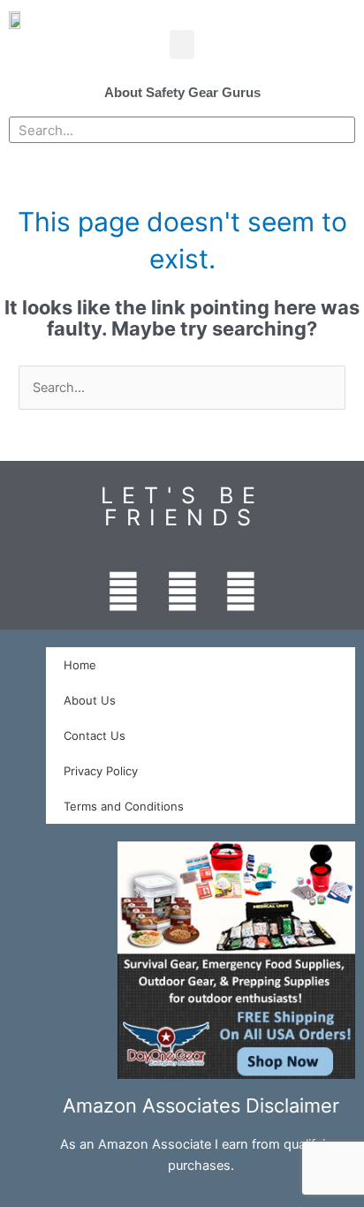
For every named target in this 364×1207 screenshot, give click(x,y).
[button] (182, 44)
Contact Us (94, 735)
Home (80, 665)
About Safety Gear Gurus (182, 92)
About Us (90, 700)
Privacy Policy (101, 771)
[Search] (341, 129)
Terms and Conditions (124, 806)
